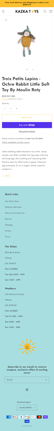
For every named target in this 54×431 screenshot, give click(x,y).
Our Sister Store (12, 201)
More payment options (27, 131)
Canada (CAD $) (25, 407)
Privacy (8, 231)
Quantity (5, 103)
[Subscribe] (46, 380)
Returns (8, 219)
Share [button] (7, 176)
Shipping (5, 99)
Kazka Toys (29, 426)
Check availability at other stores (16, 142)
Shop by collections (13, 207)
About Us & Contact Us (14, 213)
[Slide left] (21, 69)
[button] (3, 11)
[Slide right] (32, 69)
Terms (7, 237)
